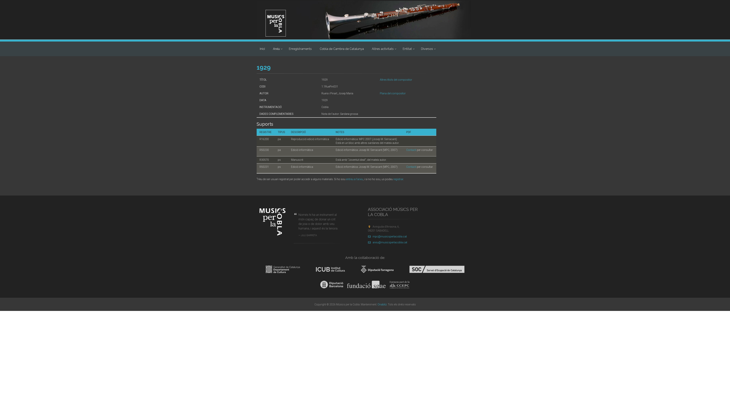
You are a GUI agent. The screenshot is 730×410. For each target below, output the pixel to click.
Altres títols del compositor (396, 79)
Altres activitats (383, 49)
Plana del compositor (393, 93)
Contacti (411, 149)
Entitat (407, 49)
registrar (398, 179)
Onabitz (382, 304)
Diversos (427, 49)
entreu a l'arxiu (354, 179)
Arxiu (276, 49)
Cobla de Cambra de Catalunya (342, 49)
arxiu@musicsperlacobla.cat (390, 242)
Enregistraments (300, 49)
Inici (262, 49)
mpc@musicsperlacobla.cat (390, 236)
